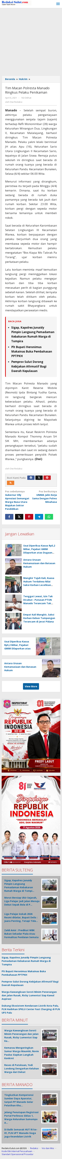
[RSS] (10, 483)
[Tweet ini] (19, 517)
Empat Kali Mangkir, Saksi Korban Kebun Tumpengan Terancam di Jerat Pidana (39, 618)
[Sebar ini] (9, 517)
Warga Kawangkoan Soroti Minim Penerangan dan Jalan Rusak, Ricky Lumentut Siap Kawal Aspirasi (29, 995)
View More (31, 686)
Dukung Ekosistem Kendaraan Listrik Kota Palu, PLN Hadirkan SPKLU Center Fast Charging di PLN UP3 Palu (31, 1009)
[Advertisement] (31, 41)
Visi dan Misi (48, 1148)
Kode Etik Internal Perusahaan (17, 1151)
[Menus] (58, 4)
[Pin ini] (29, 517)
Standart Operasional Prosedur (17, 1154)
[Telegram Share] (39, 517)
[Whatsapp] (49, 517)
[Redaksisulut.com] (16, 2)
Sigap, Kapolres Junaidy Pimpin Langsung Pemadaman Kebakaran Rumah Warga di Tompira (26, 961)
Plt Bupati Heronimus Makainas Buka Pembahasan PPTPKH (31, 351)
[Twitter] (39, 478)
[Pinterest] (47, 478)
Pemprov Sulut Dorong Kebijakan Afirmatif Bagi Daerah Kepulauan (28, 366)
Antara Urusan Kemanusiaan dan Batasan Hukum (39, 563)
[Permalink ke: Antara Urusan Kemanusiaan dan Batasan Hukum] (13, 566)
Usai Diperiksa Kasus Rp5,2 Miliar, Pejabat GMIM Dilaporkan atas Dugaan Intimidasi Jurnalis (17, 648)
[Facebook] (31, 478)
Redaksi (34, 1148)
